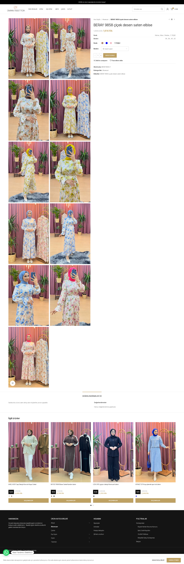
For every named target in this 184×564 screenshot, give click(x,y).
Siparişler (97, 523)
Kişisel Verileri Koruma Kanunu (147, 527)
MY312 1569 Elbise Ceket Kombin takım (63, 484)
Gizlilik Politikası (143, 534)
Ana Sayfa (97, 19)
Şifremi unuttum (99, 534)
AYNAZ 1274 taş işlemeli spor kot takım (148, 484)
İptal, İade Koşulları (144, 530)
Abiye (53, 523)
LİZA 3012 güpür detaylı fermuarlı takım (106, 484)
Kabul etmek (174, 560)
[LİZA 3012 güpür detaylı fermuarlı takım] (113, 452)
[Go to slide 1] (90, 505)
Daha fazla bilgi (158, 560)
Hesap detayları (99, 530)
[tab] (92, 395)
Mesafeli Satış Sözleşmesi (146, 538)
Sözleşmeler (140, 523)
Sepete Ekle (110, 55)
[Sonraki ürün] (174, 19)
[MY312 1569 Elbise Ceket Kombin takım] (71, 452)
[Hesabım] (167, 9)
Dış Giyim (54, 534)
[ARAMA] (162, 9)
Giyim (53, 538)
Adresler (96, 527)
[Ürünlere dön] (171, 19)
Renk (95, 43)
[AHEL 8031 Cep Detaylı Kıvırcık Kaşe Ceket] (28, 452)
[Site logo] (16, 9)
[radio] (102, 43)
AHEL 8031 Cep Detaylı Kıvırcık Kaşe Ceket (22, 484)
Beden (96, 49)
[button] (6, 552)
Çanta (53, 530)
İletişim (138, 541)
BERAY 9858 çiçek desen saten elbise (112, 74)
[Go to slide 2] (93, 505)
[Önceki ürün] (169, 19)
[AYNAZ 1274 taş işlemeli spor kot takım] (155, 452)
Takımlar (54, 542)
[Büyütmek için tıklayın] (12, 383)
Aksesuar (105, 19)
